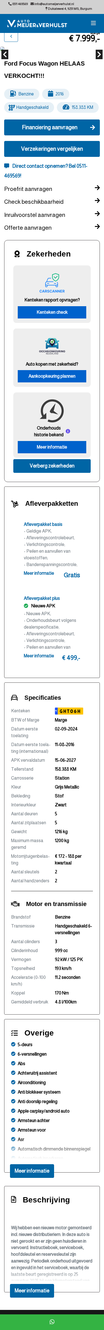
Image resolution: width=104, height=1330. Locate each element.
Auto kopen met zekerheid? (52, 364)
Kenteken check (52, 312)
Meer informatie (52, 447)
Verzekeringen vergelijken (52, 149)
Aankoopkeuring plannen (52, 376)
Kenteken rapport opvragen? (52, 300)
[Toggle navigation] (93, 23)
